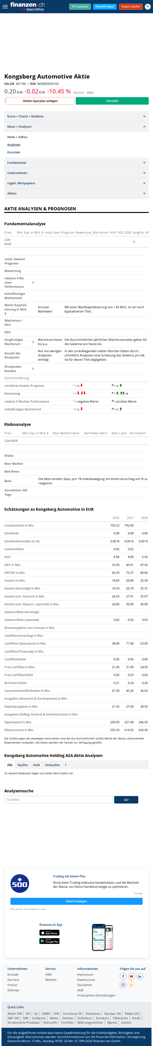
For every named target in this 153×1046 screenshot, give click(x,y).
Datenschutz (86, 980)
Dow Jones (93, 1014)
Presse (12, 985)
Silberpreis (120, 1018)
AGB (80, 990)
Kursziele (13, 152)
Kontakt (12, 975)
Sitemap (13, 990)
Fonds (136, 1018)
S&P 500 (13, 1018)
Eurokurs (102, 1018)
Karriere (13, 980)
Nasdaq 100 (112, 1014)
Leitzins (126, 1023)
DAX (56, 1014)
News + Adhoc (17, 137)
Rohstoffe (50, 1023)
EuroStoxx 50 (72, 1014)
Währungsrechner (90, 1023)
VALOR (9, 83)
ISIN (33, 83)
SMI (25, 1018)
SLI (36, 1014)
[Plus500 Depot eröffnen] (31, 9)
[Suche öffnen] (148, 7)
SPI (28, 1014)
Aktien (54, 1018)
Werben (51, 980)
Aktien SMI (14, 1014)
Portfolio (67, 1023)
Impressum (85, 975)
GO (126, 800)
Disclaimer (84, 985)
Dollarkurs (84, 1018)
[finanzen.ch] (27, 4)
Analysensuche (18, 790)
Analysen (13, 145)
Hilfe (48, 975)
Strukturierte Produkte (23, 1023)
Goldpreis (39, 1018)
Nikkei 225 (132, 1014)
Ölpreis (112, 1023)
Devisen (68, 1018)
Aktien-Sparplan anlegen (40, 101)
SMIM (46, 1014)
